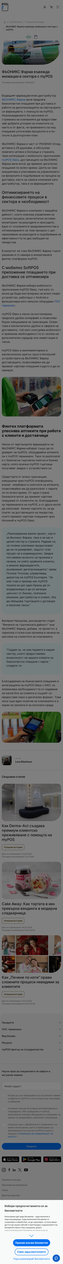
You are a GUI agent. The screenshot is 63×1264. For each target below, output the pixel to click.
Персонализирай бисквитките (31, 1258)
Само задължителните (31, 1251)
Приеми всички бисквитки (31, 1242)
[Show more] (31, 1235)
